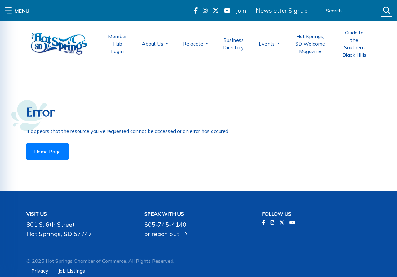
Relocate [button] (193, 44)
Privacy (39, 271)
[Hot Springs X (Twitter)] (216, 11)
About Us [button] (153, 44)
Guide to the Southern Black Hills (354, 43)
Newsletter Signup (282, 10)
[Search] (386, 11)
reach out (166, 234)
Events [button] (267, 44)
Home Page (47, 151)
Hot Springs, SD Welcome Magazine (310, 43)
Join (240, 10)
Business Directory (233, 44)
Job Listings (71, 271)
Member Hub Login (117, 43)
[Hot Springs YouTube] (227, 11)
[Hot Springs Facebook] (196, 11)
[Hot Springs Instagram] (205, 11)
